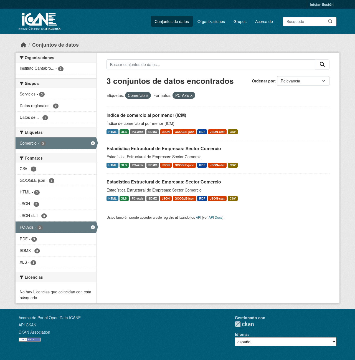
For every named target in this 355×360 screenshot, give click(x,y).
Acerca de (264, 21)
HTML (112, 132)
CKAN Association (34, 332)
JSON (166, 132)
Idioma (241, 334)
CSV (233, 132)
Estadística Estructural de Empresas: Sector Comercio (163, 148)
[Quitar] (147, 95)
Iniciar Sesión (322, 4)
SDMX (152, 132)
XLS (124, 132)
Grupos (240, 21)
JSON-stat (217, 132)
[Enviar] (330, 21)
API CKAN (27, 325)
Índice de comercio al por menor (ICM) (146, 115)
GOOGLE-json (184, 132)
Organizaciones (211, 21)
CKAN (244, 324)
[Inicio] (23, 44)
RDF (202, 132)
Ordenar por (263, 81)
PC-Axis (137, 132)
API (198, 217)
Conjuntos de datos (172, 21)
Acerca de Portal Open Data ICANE (50, 317)
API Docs (215, 217)
